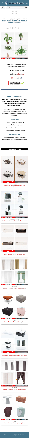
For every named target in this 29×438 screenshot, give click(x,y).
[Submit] (26, 7)
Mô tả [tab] (14, 91)
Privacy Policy (20, 434)
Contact (14, 435)
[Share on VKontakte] (18, 28)
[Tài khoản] (27, 3)
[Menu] (2, 3)
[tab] (14, 93)
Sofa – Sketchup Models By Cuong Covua (14, 254)
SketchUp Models (15, 18)
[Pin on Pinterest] (15, 28)
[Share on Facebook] (11, 28)
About (5, 434)
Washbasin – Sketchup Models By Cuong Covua (14, 220)
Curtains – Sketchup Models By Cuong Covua (14, 288)
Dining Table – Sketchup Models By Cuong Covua (14, 186)
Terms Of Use (12, 434)
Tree (17, 19)
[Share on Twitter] (13, 28)
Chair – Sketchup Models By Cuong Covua (14, 321)
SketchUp (5, 18)
